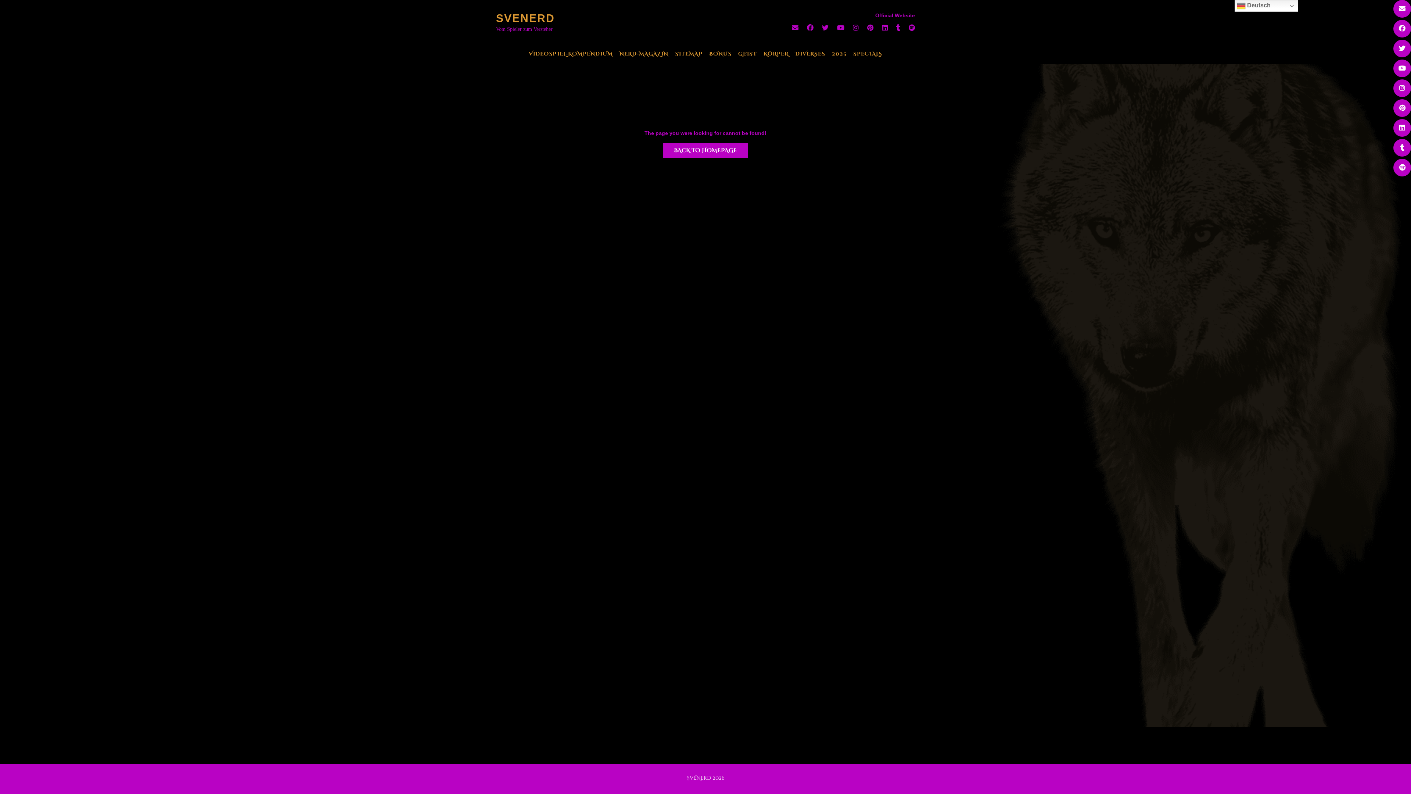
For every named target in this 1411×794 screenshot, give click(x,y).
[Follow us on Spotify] (912, 28)
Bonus (720, 53)
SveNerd (525, 18)
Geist (747, 53)
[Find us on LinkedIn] (885, 28)
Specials (867, 53)
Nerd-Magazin (644, 53)
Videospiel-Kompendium (571, 53)
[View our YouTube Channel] (840, 28)
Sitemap (689, 53)
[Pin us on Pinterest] (870, 28)
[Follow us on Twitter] (825, 28)
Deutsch (1258, 5)
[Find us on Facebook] (810, 28)
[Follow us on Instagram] (856, 28)
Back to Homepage (705, 150)
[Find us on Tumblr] (898, 28)
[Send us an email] (795, 28)
